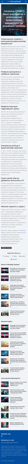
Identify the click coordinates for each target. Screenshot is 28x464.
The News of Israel (6, 460)
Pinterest (15, 259)
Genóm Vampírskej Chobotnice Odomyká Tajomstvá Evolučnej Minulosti (16, 400)
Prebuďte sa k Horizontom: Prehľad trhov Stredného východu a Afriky (18, 270)
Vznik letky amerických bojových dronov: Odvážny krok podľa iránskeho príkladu (18, 287)
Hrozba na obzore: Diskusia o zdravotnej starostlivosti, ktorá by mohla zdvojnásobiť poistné (18, 416)
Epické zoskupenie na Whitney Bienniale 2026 (17, 423)
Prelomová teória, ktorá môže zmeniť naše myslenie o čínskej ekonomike (18, 391)
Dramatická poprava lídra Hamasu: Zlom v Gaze (17, 407)
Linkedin (23, 256)
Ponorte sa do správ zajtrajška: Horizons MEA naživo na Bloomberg (17, 296)
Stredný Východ (6, 248)
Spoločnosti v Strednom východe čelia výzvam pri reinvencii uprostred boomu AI (18, 304)
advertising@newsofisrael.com (9, 442)
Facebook (6, 256)
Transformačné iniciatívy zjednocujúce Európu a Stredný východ (17, 312)
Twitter (15, 256)
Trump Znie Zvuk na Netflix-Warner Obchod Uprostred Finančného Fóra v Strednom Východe (18, 278)
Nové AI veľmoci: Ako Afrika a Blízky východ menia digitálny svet (18, 384)
